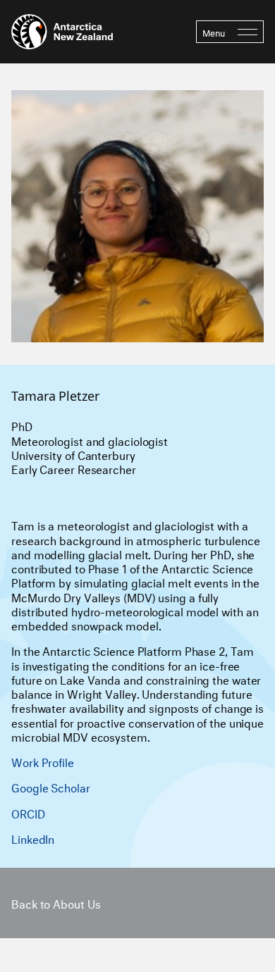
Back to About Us (55, 902)
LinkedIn (32, 838)
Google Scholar (50, 786)
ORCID (28, 812)
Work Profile (42, 761)
